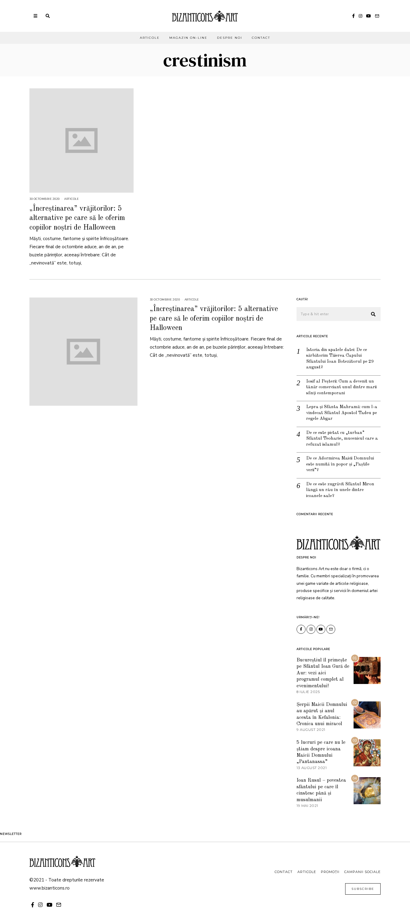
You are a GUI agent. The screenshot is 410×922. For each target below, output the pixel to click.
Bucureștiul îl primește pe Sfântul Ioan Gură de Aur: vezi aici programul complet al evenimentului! (323, 673)
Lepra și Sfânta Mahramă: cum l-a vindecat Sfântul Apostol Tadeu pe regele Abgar (341, 413)
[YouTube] (368, 16)
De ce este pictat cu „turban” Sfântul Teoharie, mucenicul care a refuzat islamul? (342, 439)
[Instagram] (360, 16)
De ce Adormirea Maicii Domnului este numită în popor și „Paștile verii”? (340, 464)
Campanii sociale (362, 872)
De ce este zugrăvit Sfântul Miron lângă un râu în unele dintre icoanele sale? (340, 490)
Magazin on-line (188, 38)
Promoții (330, 872)
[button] (373, 314)
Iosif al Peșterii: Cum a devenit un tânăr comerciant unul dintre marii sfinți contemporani (341, 387)
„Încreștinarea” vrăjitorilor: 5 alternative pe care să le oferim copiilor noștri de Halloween (77, 218)
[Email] (377, 16)
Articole (150, 38)
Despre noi (229, 38)
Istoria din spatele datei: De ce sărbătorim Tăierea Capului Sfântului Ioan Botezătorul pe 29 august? (340, 359)
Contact (261, 38)
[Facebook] (353, 16)
